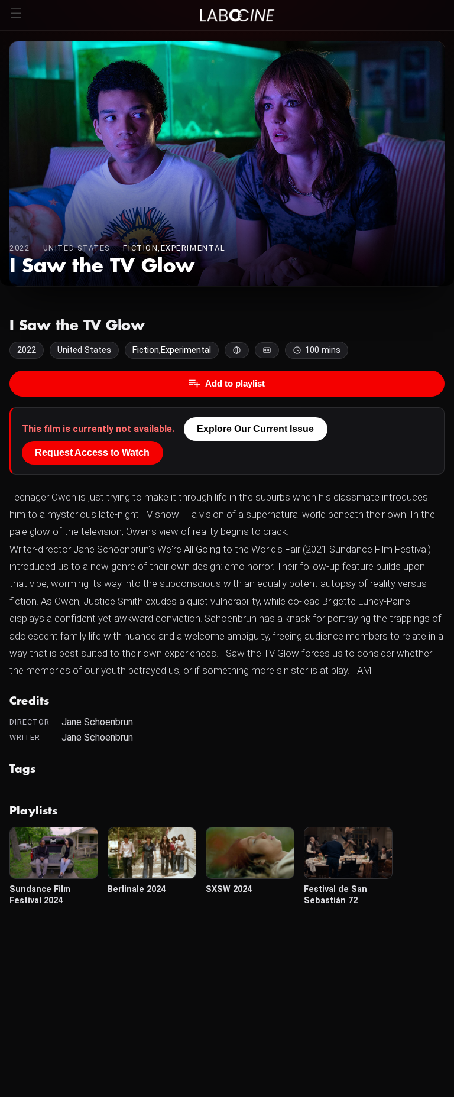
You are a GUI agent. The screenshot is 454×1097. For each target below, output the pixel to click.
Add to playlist (235, 383)
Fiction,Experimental (174, 248)
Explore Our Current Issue (255, 429)
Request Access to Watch (92, 452)
